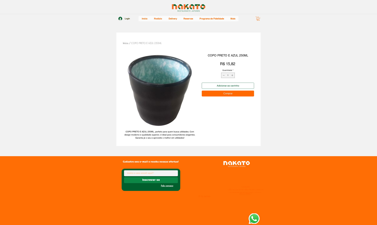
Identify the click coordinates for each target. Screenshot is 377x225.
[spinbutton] (228, 75)
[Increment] (232, 75)
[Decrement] (223, 75)
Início (125, 43)
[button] (258, 18)
